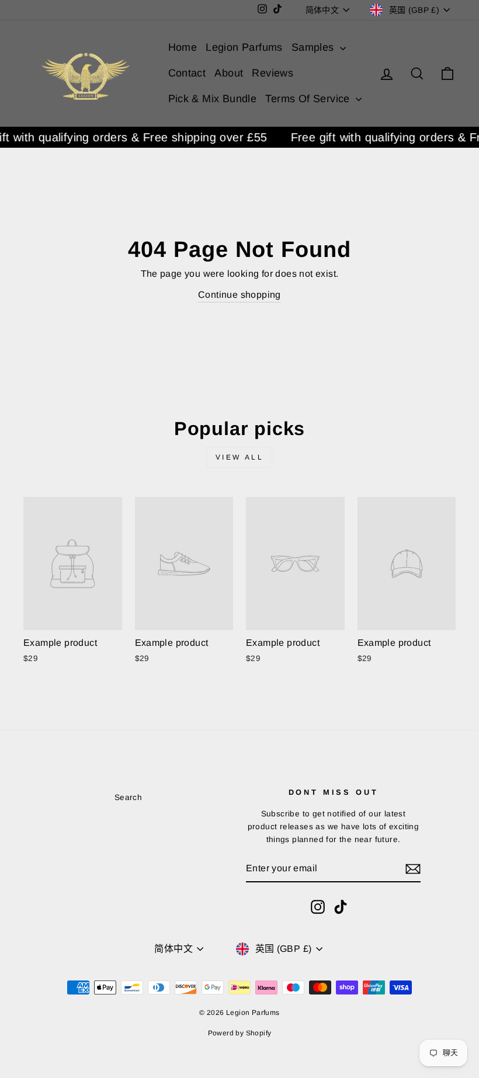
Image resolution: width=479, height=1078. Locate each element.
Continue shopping (239, 295)
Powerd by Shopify (240, 1033)
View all (240, 457)
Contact (187, 73)
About (228, 73)
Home (182, 47)
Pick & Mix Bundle (212, 99)
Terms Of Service (309, 99)
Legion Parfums (244, 47)
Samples (314, 47)
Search (128, 797)
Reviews (272, 73)
